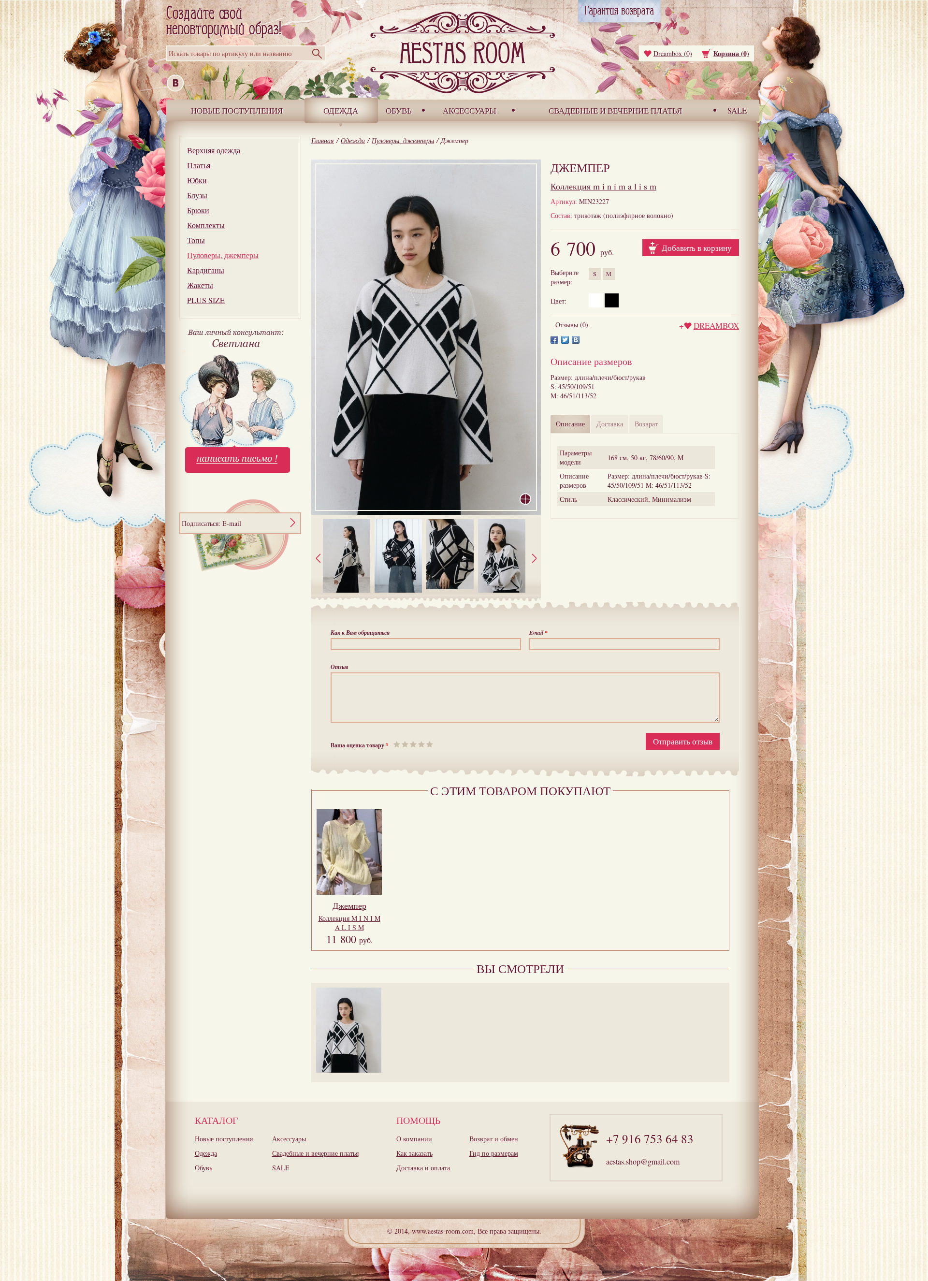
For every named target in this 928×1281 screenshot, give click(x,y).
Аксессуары (469, 110)
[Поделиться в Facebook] (554, 340)
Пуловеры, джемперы (223, 255)
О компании (414, 1138)
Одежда (340, 110)
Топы (196, 240)
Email (538, 632)
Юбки (197, 180)
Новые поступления (237, 110)
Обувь (399, 110)
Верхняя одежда (213, 150)
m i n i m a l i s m (603, 186)
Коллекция (349, 923)
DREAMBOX (716, 325)
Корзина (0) (731, 53)
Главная (322, 140)
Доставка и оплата (423, 1167)
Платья (198, 165)
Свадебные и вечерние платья (615, 110)
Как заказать (414, 1153)
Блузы (197, 195)
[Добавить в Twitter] (565, 340)
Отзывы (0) (571, 324)
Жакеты (200, 285)
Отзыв (339, 667)
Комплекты (206, 225)
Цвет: (558, 301)
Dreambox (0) (672, 53)
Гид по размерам (493, 1153)
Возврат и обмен (493, 1138)
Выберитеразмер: (565, 277)
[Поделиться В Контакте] (576, 340)
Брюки (198, 210)
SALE (737, 110)
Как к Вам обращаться (360, 632)
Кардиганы (205, 270)
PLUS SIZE (206, 300)
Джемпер (349, 905)
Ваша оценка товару (360, 745)
